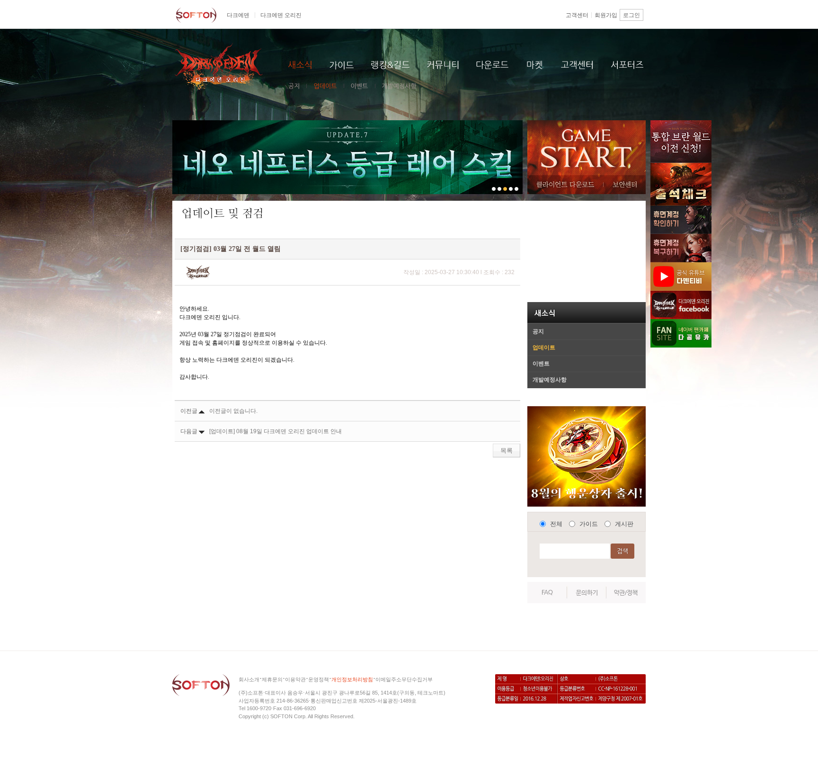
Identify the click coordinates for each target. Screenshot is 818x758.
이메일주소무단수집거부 (404, 679)
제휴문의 (272, 679)
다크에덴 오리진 (281, 15)
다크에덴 (238, 15)
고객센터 (577, 15)
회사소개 (249, 679)
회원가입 (606, 15)
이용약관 (295, 679)
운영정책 (318, 679)
